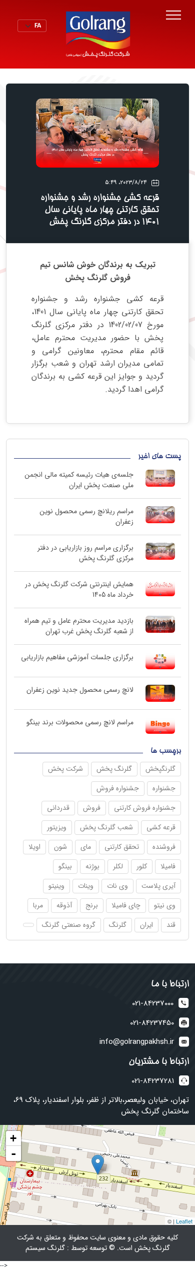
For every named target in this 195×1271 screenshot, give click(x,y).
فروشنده (164, 846)
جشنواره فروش (117, 788)
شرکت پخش (65, 768)
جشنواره (164, 788)
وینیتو (56, 885)
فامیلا (168, 866)
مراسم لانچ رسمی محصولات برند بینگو (80, 722)
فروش (91, 807)
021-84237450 (152, 1023)
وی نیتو (165, 905)
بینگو (65, 866)
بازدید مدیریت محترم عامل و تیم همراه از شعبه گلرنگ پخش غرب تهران (79, 626)
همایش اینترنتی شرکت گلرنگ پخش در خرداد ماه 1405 (79, 589)
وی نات (117, 885)
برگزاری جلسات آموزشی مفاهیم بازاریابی (77, 657)
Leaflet (184, 1221)
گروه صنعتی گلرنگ (69, 924)
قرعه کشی (161, 827)
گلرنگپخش (161, 768)
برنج (92, 905)
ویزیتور (56, 827)
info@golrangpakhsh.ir (137, 1042)
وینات (86, 885)
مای (85, 846)
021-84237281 (153, 1081)
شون (60, 846)
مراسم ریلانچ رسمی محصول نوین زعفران (87, 516)
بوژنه (93, 866)
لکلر (118, 866)
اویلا (34, 846)
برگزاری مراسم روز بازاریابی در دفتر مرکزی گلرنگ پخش (86, 553)
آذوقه (64, 905)
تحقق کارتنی (121, 846)
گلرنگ (117, 924)
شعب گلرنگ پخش (106, 827)
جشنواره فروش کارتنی (145, 807)
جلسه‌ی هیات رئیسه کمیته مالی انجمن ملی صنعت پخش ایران (79, 480)
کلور (141, 866)
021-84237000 (153, 1003)
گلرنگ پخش (114, 768)
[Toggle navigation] (174, 15)
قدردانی (58, 807)
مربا (38, 905)
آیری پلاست (159, 885)
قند (171, 924)
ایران (146, 924)
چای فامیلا (126, 905)
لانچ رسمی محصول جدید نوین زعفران (80, 689)
